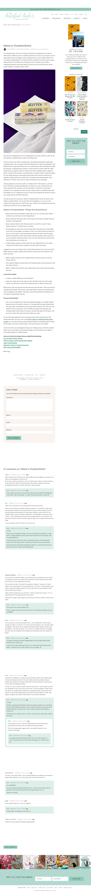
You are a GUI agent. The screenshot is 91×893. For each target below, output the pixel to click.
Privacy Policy (68, 887)
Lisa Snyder (11, 49)
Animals (70, 117)
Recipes (67, 18)
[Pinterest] (74, 14)
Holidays (56, 18)
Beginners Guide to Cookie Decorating (16, 345)
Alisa (6, 800)
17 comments (23, 379)
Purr (55, 890)
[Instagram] (72, 14)
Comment (9, 397)
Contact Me (41, 887)
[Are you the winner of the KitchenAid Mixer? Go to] (85, 862)
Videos (76, 18)
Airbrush (70, 92)
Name (8, 415)
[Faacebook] (71, 14)
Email (8, 422)
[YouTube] (76, 14)
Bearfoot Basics (16, 24)
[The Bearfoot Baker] (19, 16)
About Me (34, 887)
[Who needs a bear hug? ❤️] (74, 862)
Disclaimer (50, 887)
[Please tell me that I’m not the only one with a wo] (17, 862)
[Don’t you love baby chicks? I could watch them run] (40, 862)
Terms (60, 887)
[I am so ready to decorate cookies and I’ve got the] (62, 862)
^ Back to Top (22, 887)
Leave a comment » (34, 379)
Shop (85, 18)
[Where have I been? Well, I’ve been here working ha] (51, 862)
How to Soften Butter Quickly (13, 338)
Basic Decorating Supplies (12, 347)
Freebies (67, 14)
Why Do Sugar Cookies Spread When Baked (18, 341)
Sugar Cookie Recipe (10, 343)
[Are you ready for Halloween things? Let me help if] (28, 862)
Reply (27, 490)
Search (76, 129)
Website (8, 430)
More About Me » (76, 68)
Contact (61, 14)
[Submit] (86, 14)
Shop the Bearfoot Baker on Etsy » (45, 9)
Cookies (45, 18)
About (56, 14)
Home (52, 14)
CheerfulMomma (10, 575)
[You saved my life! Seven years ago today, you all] (5, 862)
